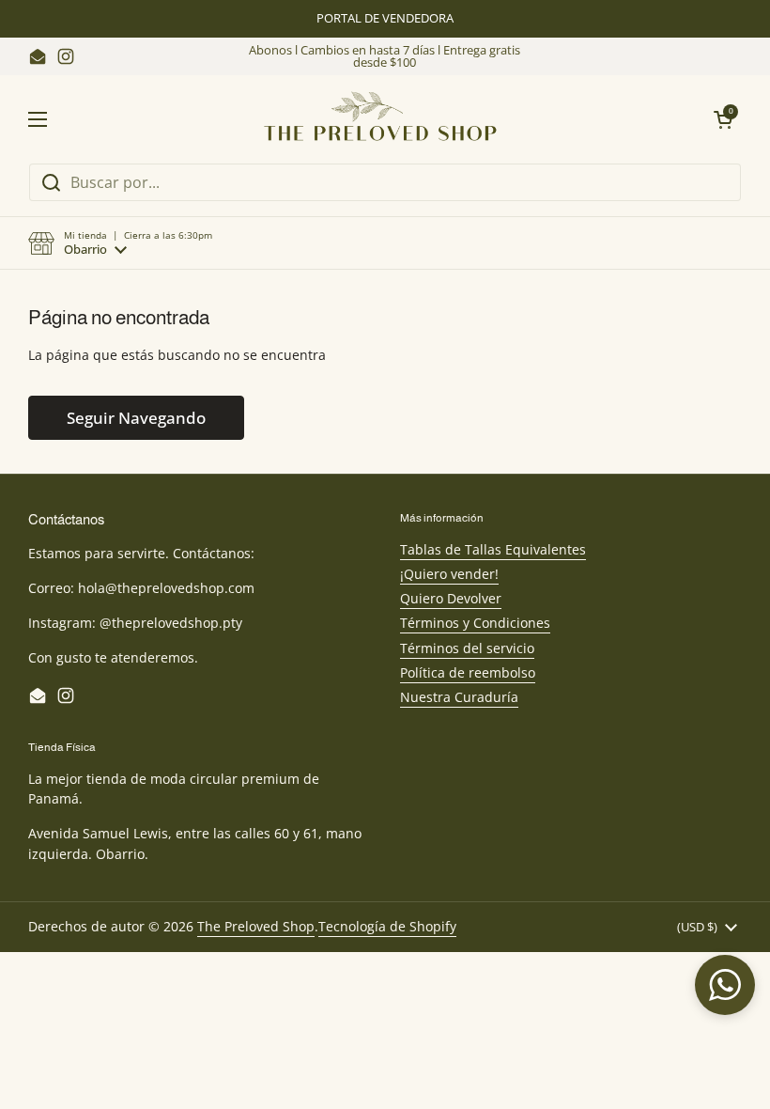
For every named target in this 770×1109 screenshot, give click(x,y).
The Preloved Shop (256, 926)
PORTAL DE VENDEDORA (385, 18)
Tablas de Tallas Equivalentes (493, 549)
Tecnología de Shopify (387, 926)
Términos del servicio (467, 648)
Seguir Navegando (136, 418)
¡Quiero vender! (449, 574)
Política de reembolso (467, 672)
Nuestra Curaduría (459, 697)
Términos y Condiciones (475, 623)
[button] (120, 243)
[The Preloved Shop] (380, 118)
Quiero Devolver (450, 598)
